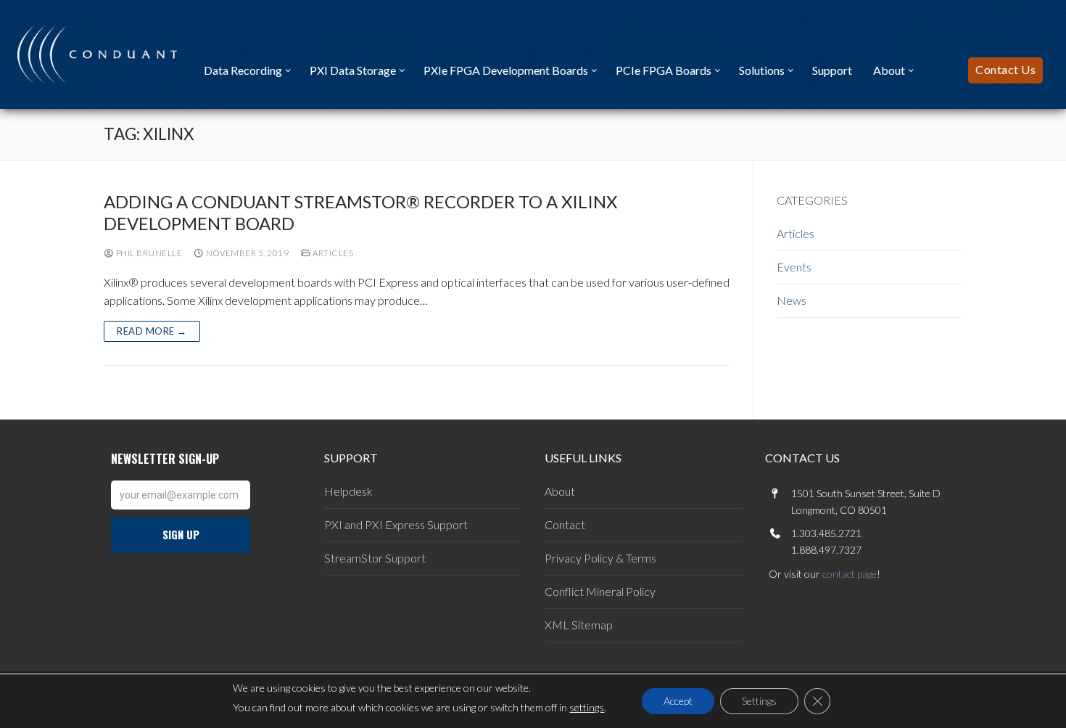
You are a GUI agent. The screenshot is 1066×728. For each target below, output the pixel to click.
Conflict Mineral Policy (600, 591)
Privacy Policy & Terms (600, 558)
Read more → (152, 331)
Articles (332, 253)
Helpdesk (348, 491)
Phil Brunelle (148, 253)
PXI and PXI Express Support (396, 524)
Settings (759, 701)
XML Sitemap (579, 624)
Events (794, 267)
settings (586, 707)
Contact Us (1005, 69)
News (791, 300)
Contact (565, 524)
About (560, 491)
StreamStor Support (375, 558)
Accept (678, 701)
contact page (849, 574)
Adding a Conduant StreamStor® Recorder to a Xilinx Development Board (360, 212)
